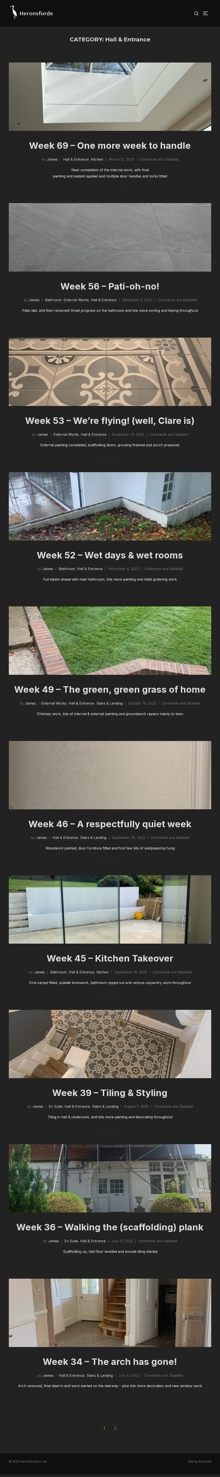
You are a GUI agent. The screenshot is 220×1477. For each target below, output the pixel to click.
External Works (76, 300)
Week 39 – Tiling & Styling (109, 1092)
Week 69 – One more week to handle (110, 145)
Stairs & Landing (109, 703)
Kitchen (97, 159)
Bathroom (53, 300)
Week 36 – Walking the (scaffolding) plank (109, 1227)
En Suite (55, 1106)
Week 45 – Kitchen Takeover (110, 958)
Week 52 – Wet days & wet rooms (110, 555)
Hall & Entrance (76, 159)
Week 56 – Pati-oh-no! (109, 286)
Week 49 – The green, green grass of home (110, 689)
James (52, 159)
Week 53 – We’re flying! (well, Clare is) (110, 420)
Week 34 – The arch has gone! (110, 1361)
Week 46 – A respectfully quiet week (109, 823)
